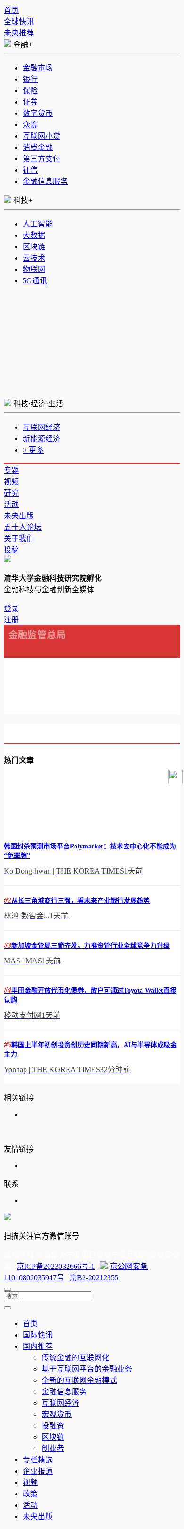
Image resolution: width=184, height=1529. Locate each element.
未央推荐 (19, 33)
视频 (11, 482)
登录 (11, 608)
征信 (30, 170)
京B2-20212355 (93, 1278)
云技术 (34, 258)
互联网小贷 (41, 136)
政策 (30, 1494)
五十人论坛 (23, 527)
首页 (11, 10)
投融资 (53, 1426)
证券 (30, 102)
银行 (30, 79)
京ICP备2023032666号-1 (56, 1266)
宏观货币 (57, 1414)
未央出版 (19, 516)
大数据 (34, 235)
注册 (11, 620)
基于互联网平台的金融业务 (87, 1369)
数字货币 (38, 113)
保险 (30, 91)
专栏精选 (38, 1460)
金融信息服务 (45, 181)
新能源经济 (41, 439)
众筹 (30, 125)
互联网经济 (41, 427)
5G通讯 (35, 281)
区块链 (34, 247)
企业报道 (38, 1471)
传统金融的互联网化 (75, 1358)
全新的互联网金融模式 (79, 1380)
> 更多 (33, 450)
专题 (11, 470)
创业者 (53, 1448)
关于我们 (19, 538)
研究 (11, 493)
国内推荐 (38, 1346)
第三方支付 (41, 159)
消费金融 (38, 147)
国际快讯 (38, 1335)
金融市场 (38, 68)
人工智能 (38, 224)
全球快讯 (19, 21)
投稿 (11, 550)
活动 (11, 504)
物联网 (34, 269)
